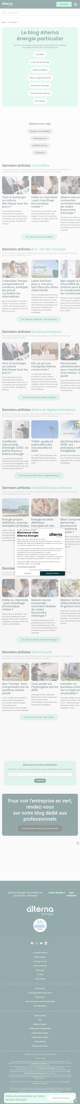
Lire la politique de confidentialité (26, 567)
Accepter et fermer (52, 573)
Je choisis (27, 573)
